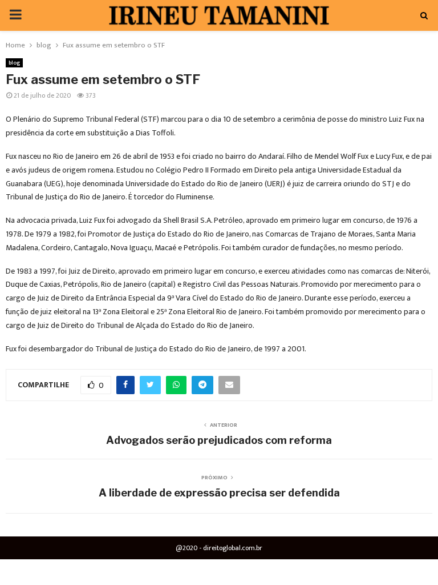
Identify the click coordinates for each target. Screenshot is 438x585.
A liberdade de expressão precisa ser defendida (219, 493)
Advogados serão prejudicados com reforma (219, 440)
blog (14, 62)
